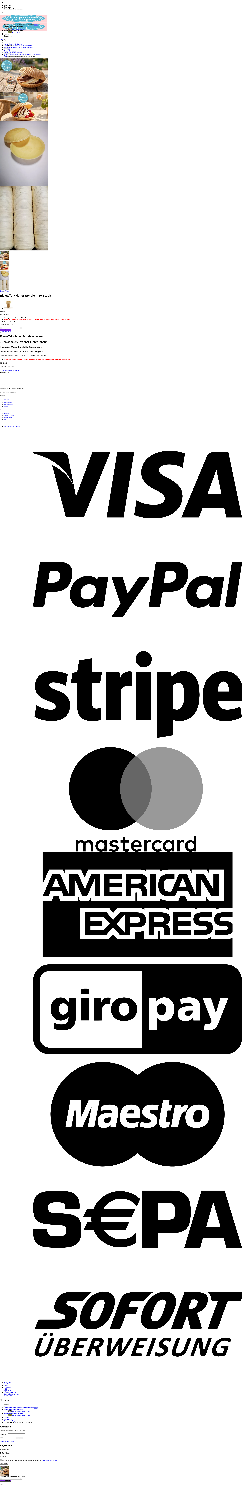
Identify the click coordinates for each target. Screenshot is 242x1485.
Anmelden (19, 1438)
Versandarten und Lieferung (12, 426)
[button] (2, 39)
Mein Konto (8, 5)
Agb (5, 419)
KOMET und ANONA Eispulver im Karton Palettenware (22, 54)
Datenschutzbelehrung (11, 1394)
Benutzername (5, 1449)
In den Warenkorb (5, 330)
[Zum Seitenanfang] (1, 1399)
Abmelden (6, 406)
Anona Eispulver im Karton (13, 30)
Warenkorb (7, 1387)
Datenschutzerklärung (50, 1460)
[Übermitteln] (4, 39)
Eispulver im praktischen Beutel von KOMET (19, 47)
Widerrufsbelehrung (8, 417)
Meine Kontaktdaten (8, 404)
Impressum (6, 413)
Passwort (3, 1434)
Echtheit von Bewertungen (13, 9)
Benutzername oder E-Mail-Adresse (12, 1431)
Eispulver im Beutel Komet (19, 29)
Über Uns (7, 7)
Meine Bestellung (8, 402)
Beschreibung (6, 332)
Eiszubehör (8, 36)
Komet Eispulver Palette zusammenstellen (19, 25)
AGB (5, 1389)
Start (1, 291)
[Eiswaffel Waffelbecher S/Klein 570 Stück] (8, 308)
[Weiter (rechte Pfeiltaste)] (2, 1484)
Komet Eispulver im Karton (13, 27)
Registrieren (4, 1463)
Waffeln (6, 34)
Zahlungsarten (9, 1396)
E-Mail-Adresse (5, 1453)
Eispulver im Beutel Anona (19, 32)
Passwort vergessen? (7, 1441)
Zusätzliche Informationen (10, 370)
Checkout (7, 1384)
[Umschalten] (1, 332)
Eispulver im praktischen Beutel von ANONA (19, 46)
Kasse (6, 1385)
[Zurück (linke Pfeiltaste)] (1, 1484)
